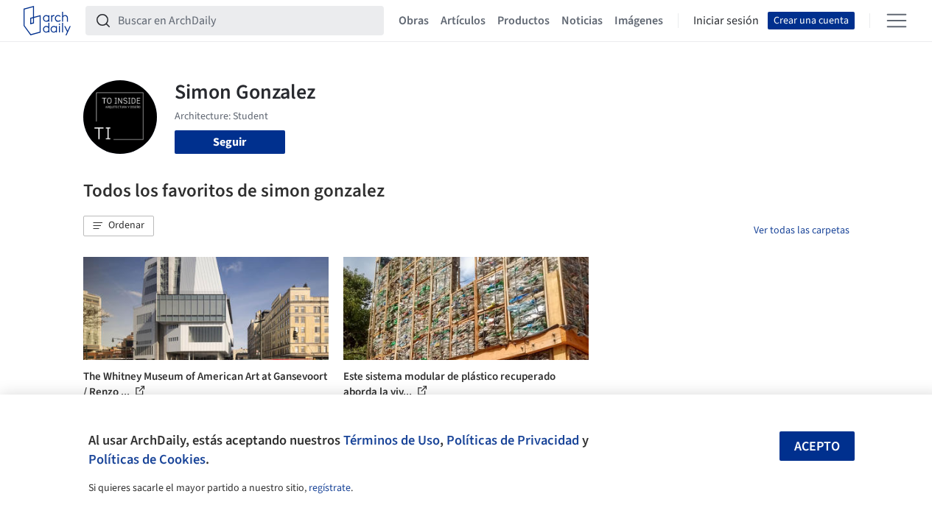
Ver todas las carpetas (801, 230)
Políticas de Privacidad (512, 440)
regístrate (330, 488)
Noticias (582, 21)
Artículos (463, 21)
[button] (118, 226)
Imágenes (638, 21)
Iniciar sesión (726, 21)
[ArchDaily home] (47, 20)
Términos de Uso (391, 440)
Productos (523, 21)
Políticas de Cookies (147, 459)
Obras (414, 21)
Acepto (817, 446)
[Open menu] (896, 20)
